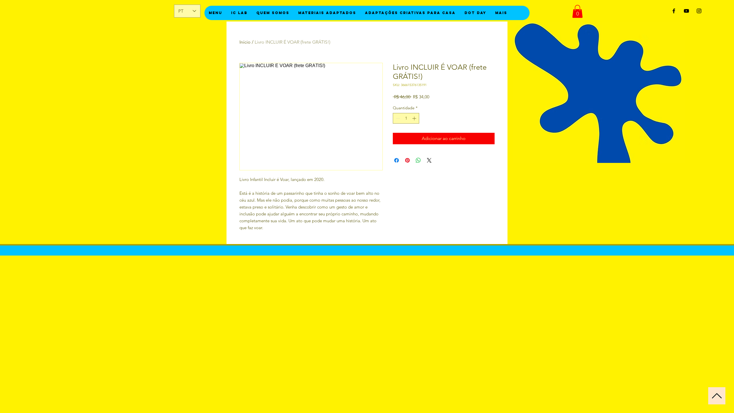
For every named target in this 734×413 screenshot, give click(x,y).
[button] (577, 11)
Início (245, 42)
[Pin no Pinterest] (407, 160)
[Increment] (414, 118)
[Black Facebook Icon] (674, 11)
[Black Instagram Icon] (699, 11)
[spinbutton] (406, 118)
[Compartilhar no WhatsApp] (418, 160)
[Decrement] (397, 118)
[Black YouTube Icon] (686, 11)
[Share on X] (429, 160)
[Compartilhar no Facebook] (396, 160)
